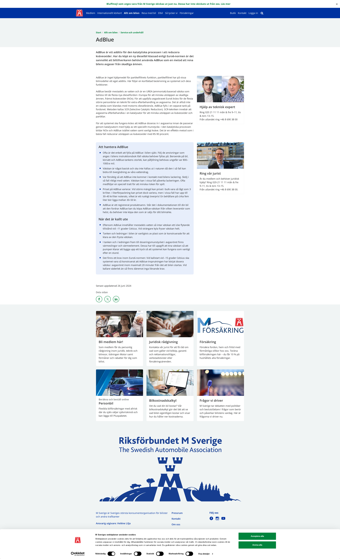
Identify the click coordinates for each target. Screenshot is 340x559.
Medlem (90, 13)
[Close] (337, 4)
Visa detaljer (204, 554)
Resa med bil (149, 13)
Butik (233, 13)
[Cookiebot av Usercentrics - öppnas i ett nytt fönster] (77, 554)
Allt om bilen (131, 13)
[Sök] (262, 13)
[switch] (137, 554)
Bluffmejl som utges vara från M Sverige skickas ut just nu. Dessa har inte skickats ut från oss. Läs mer (168, 3)
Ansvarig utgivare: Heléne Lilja (113, 523)
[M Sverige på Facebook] (211, 518)
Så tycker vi (171, 13)
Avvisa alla (257, 545)
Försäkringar (187, 13)
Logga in (253, 13)
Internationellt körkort (109, 13)
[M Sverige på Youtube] (223, 518)
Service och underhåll (132, 32)
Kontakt (242, 13)
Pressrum (177, 513)
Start (98, 32)
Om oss (176, 524)
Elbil (160, 13)
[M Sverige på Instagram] (217, 518)
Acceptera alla (257, 536)
